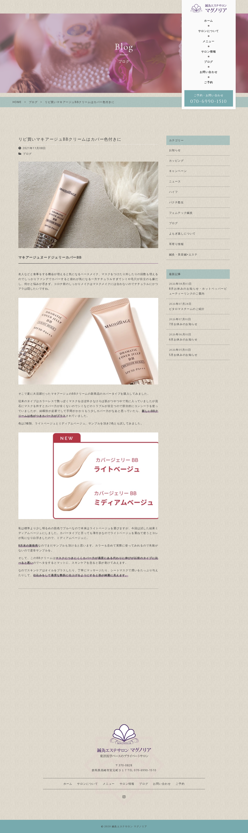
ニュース (175, 181)
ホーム (208, 20)
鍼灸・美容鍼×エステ (183, 254)
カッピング (176, 160)
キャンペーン (178, 171)
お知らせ (175, 150)
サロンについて (208, 31)
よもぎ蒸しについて (182, 233)
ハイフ (173, 192)
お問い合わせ (209, 72)
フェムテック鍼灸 (181, 213)
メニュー (208, 41)
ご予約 (208, 82)
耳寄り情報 (176, 244)
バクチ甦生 (176, 202)
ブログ (208, 61)
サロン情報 (208, 51)
